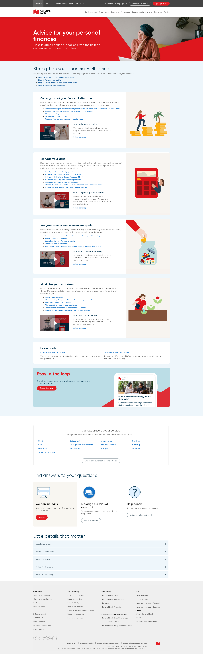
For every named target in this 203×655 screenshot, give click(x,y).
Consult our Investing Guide (116, 352)
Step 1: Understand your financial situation (56, 77)
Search (110, 4)
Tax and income (108, 445)
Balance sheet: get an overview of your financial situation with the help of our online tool (82, 109)
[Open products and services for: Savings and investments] (142, 14)
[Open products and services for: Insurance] (158, 14)
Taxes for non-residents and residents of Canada (65, 308)
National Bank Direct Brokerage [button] (115, 618)
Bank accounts (91, 12)
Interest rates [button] (39, 607)
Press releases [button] (142, 595)
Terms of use (72, 643)
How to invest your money (56, 238)
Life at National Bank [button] (144, 614)
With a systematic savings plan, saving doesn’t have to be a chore (73, 246)
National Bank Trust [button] (110, 595)
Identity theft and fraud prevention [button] (82, 610)
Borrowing (115, 12)
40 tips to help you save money (58, 114)
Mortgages (125, 12)
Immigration (106, 441)
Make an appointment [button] (42, 625)
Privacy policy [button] (73, 603)
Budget (104, 448)
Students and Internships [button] (146, 621)
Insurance (158, 12)
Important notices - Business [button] (148, 607)
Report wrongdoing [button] (76, 614)
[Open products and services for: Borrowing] (115, 14)
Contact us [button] (38, 618)
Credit (41, 441)
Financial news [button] (142, 599)
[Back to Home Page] (42, 12)
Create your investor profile (52, 352)
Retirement (75, 441)
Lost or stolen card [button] (75, 618)
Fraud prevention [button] (75, 599)
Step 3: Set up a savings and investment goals (57, 83)
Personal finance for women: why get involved (64, 119)
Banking (136, 445)
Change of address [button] (41, 595)
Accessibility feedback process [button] (135, 643)
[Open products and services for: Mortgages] (126, 14)
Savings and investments (142, 12)
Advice (167, 12)
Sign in (161, 4)
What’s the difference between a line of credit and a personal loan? (73, 185)
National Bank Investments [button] (113, 599)
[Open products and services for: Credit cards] (104, 14)
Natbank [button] (105, 603)
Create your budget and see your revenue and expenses (69, 111)
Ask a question (91, 520)
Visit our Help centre (139, 515)
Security (136, 448)
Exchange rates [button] (40, 603)
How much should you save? (56, 244)
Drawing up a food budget (56, 116)
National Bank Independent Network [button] (117, 626)
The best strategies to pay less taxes (61, 305)
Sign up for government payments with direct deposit (67, 310)
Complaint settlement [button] (42, 599)
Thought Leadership (47, 452)
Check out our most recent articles (101, 461)
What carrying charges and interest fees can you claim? (68, 300)
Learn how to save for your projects (60, 241)
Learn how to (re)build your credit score (61, 182)
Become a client (139, 4)
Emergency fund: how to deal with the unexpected (66, 187)
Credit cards (104, 12)
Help (118, 4)
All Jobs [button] (139, 618)
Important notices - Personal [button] (148, 603)
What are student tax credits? (58, 302)
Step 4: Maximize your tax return (51, 85)
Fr (126, 4)
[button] (54, 132)
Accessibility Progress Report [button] (108, 643)
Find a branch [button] (39, 621)
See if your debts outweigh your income (61, 172)
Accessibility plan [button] (87, 643)
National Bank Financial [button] (111, 607)
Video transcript (80, 137)
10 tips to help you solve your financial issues (63, 174)
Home (41, 445)
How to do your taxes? (54, 297)
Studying (136, 441)
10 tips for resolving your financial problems (63, 180)
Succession (75, 448)
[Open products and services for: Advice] (167, 14)
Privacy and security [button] (76, 595)
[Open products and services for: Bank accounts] (91, 14)
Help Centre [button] (38, 629)
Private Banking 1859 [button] (110, 622)
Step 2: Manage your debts (49, 80)
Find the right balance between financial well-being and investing (72, 236)
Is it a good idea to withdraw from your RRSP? (64, 177)
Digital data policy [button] (75, 606)
